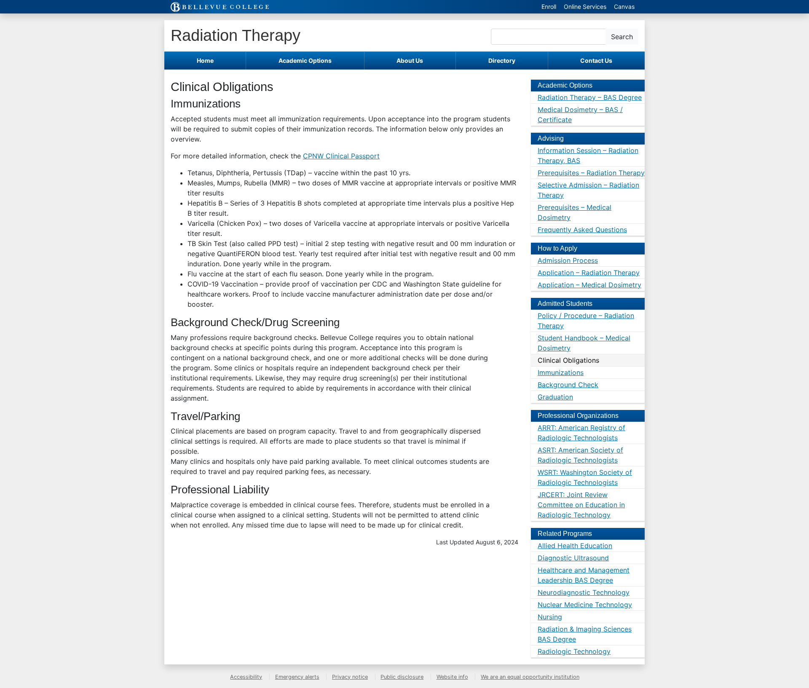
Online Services (585, 6)
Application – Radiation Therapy (589, 272)
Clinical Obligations (568, 360)
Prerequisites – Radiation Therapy (591, 173)
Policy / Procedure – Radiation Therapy (586, 320)
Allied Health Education (575, 545)
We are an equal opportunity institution (530, 677)
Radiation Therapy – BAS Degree (590, 97)
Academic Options (305, 60)
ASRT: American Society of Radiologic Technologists (580, 455)
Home (205, 60)
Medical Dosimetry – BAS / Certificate (580, 114)
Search (622, 36)
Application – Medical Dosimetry (589, 285)
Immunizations (561, 372)
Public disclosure (401, 677)
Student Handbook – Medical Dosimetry (584, 343)
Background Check (568, 384)
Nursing (550, 617)
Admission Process (568, 260)
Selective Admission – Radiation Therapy (588, 190)
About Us (409, 60)
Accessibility (246, 677)
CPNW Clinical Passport (341, 156)
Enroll (548, 6)
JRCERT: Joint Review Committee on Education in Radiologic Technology (581, 504)
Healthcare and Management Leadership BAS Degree (584, 575)
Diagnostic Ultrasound (573, 558)
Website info (452, 677)
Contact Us (596, 60)
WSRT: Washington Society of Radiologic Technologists (585, 477)
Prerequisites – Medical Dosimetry (574, 212)
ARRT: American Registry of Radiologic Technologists (581, 432)
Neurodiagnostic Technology (584, 592)
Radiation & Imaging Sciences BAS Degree (585, 634)
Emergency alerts (297, 677)
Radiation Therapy (235, 35)
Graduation (555, 397)
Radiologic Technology (574, 651)
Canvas (624, 6)
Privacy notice (350, 677)
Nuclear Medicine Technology (585, 604)
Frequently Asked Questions (582, 229)
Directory (501, 60)
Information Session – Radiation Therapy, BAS (588, 155)
